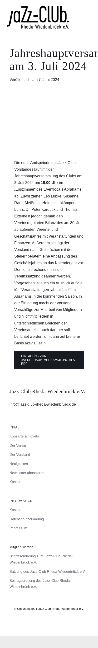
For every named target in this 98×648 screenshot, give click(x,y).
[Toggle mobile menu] (89, 8)
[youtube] (57, 622)
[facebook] (49, 622)
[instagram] (41, 622)
